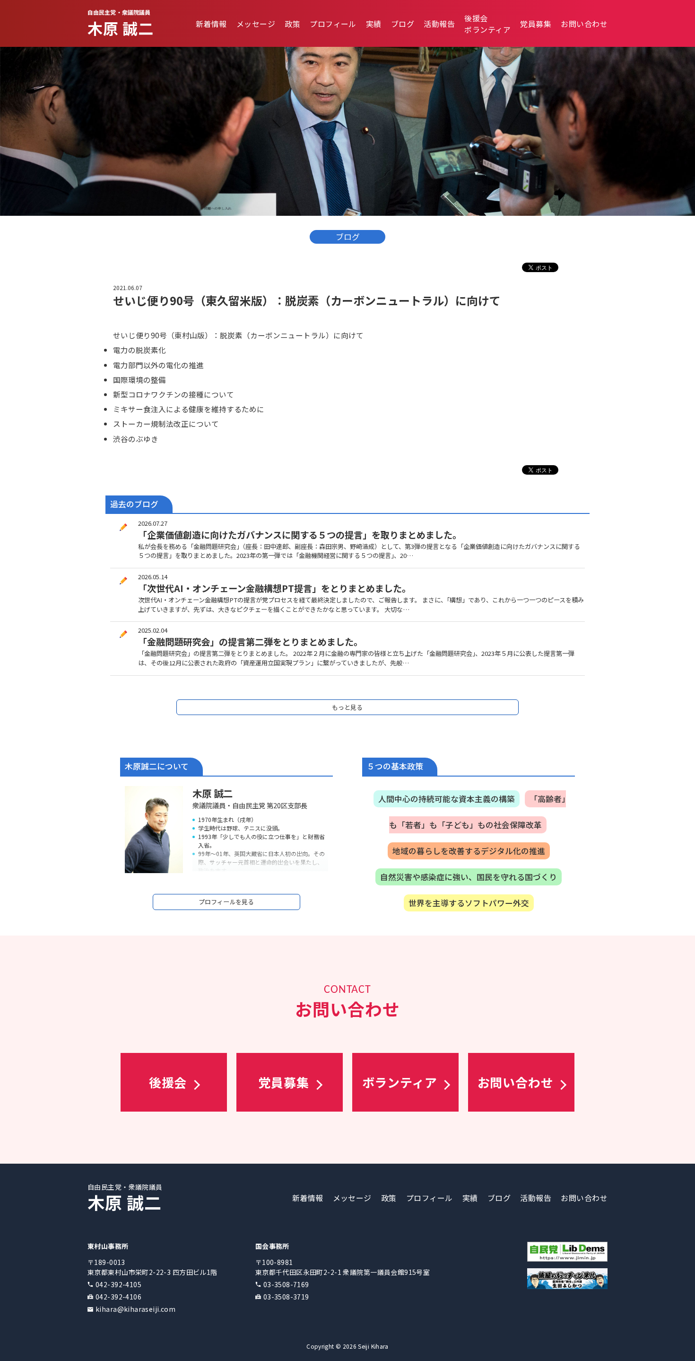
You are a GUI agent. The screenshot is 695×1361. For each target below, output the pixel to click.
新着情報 (211, 23)
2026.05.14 (152, 576)
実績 (374, 23)
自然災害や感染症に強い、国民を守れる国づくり (468, 877)
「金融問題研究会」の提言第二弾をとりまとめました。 (250, 641)
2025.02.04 (152, 630)
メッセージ (255, 23)
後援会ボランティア (487, 23)
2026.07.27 (152, 523)
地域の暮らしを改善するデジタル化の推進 (468, 851)
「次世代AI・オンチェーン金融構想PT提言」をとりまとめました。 (274, 588)
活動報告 (439, 23)
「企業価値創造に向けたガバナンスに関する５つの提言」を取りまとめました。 (299, 534)
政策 (292, 23)
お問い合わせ (584, 23)
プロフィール (333, 23)
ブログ (402, 23)
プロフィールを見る (226, 901)
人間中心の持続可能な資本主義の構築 (446, 798)
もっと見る (347, 707)
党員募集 (535, 23)
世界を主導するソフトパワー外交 (468, 903)
